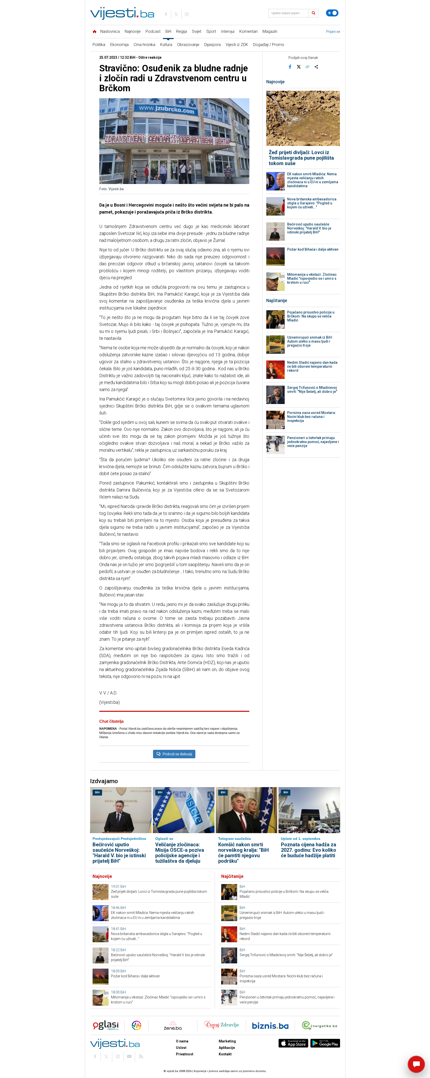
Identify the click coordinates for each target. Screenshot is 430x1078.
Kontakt (225, 1054)
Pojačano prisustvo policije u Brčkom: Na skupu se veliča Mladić (310, 316)
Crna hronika (144, 44)
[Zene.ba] (173, 1025)
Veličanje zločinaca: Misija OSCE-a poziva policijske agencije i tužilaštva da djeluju (179, 853)
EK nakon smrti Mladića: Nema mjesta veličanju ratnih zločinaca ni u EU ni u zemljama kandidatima (312, 180)
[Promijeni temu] (332, 12)
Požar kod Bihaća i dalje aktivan (312, 249)
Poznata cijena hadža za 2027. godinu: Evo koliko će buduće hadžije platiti (308, 850)
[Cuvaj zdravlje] (222, 1025)
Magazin (270, 31)
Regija (181, 31)
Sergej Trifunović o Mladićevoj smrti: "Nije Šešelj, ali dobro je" (312, 390)
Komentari (248, 31)
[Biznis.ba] (270, 1025)
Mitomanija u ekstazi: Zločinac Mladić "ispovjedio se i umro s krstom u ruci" (312, 278)
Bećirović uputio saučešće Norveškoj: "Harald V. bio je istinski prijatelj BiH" (309, 228)
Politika (99, 44)
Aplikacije (227, 1048)
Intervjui (227, 31)
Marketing (227, 1041)
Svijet (196, 31)
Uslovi (181, 1048)
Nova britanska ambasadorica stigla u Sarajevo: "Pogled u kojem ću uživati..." (311, 203)
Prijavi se (333, 32)
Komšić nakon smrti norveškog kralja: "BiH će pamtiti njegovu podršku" (243, 853)
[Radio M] (104, 1025)
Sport (211, 31)
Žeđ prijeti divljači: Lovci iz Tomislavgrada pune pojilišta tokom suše (301, 157)
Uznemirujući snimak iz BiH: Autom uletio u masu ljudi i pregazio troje (310, 341)
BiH (168, 31)
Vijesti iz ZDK (237, 44)
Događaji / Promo (268, 44)
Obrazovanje (188, 44)
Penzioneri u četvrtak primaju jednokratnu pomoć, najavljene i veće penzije (313, 442)
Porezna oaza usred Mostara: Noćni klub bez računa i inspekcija (311, 417)
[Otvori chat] (416, 1064)
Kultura (166, 44)
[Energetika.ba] (320, 1025)
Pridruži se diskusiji (177, 754)
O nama (182, 1041)
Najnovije (133, 31)
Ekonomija (119, 44)
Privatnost (184, 1054)
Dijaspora (212, 44)
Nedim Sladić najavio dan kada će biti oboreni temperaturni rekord (312, 366)
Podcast (153, 31)
